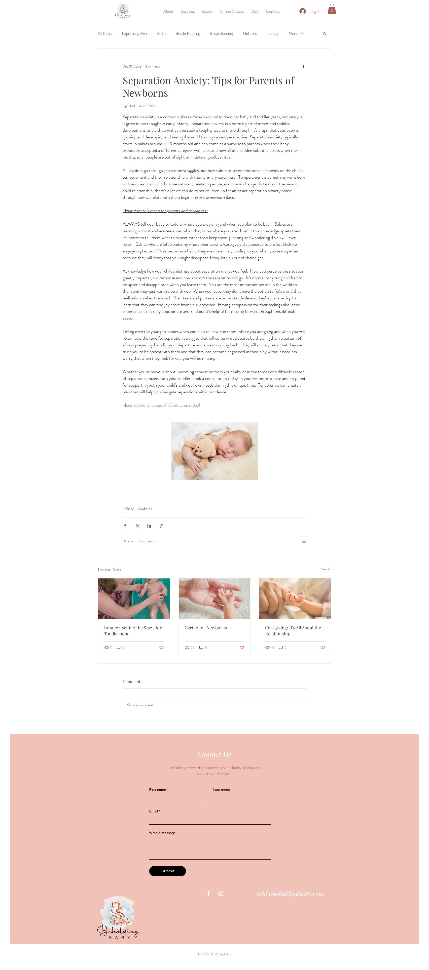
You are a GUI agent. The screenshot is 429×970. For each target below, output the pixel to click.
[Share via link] (161, 526)
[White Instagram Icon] (220, 893)
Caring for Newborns (206, 628)
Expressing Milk (134, 33)
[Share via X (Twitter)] (137, 526)
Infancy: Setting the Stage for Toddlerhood (133, 631)
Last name (221, 790)
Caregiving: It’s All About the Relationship (293, 631)
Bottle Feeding (188, 33)
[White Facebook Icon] (208, 893)
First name (158, 790)
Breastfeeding (221, 33)
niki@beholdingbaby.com (290, 893)
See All (326, 568)
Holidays (250, 33)
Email (154, 811)
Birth (161, 33)
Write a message (162, 833)
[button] (332, 9)
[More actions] (303, 67)
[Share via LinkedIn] (149, 526)
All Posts (105, 33)
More (293, 33)
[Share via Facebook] (125, 526)
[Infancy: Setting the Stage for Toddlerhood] (134, 598)
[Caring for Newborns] (214, 598)
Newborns (145, 508)
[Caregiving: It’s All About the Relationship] (295, 598)
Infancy (273, 33)
